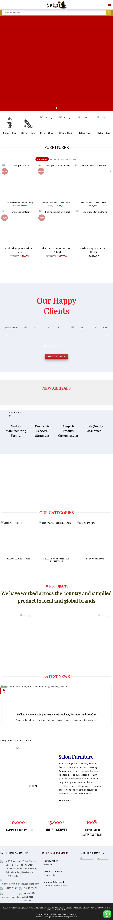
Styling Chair (81, 908)
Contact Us (49, 875)
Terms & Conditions (54, 871)
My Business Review (29, 897)
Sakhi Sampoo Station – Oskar (93, 202)
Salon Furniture (12, 908)
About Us (48, 864)
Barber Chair (45, 908)
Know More (65, 800)
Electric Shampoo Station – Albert (56, 202)
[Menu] (4, 4)
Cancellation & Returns (55, 885)
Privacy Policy (51, 860)
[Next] (109, 186)
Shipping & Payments (54, 881)
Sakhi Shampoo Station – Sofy (20, 202)
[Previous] (3, 186)
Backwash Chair (63, 908)
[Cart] (109, 5)
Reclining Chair (100, 908)
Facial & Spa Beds (56, 909)
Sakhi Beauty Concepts (67, 914)
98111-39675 (11, 888)
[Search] (108, 12)
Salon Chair (30, 908)
